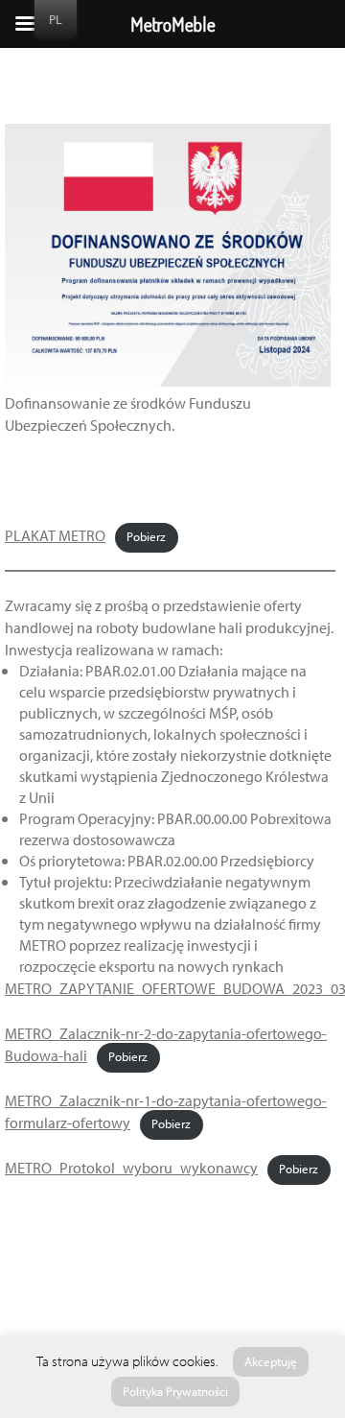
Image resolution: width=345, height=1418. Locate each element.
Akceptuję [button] (270, 1362)
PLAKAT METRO (55, 536)
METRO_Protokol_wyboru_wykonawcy (131, 1168)
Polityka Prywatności (175, 1392)
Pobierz (146, 537)
